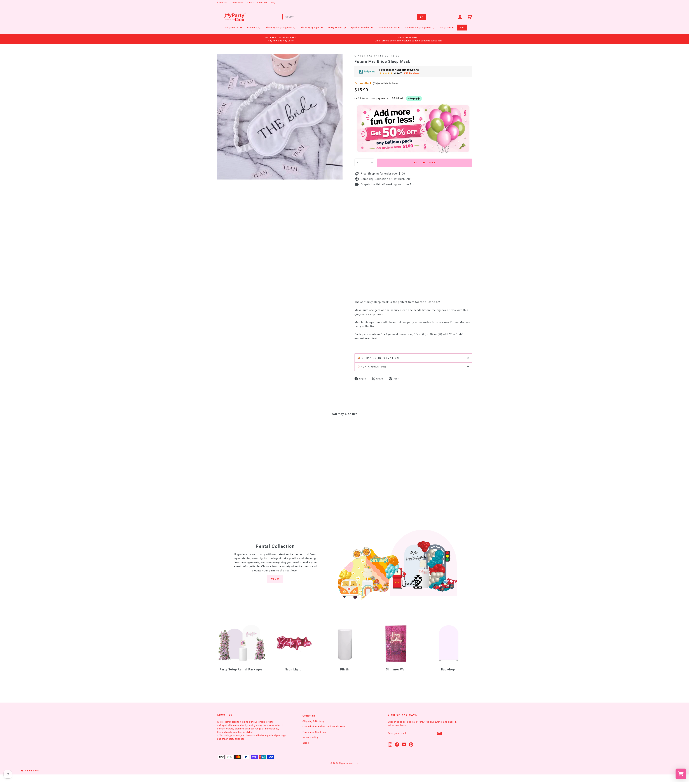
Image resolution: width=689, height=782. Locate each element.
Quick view (247, 482)
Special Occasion (360, 27)
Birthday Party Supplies (279, 27)
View (275, 579)
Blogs (306, 742)
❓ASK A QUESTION (372, 367)
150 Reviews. (412, 73)
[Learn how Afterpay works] (414, 98)
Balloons (252, 27)
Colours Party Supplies (419, 27)
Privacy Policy (310, 737)
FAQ (273, 2)
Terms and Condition (314, 732)
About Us (222, 2)
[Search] (421, 17)
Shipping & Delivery (313, 721)
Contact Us (237, 2)
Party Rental (232, 27)
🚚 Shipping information (378, 358)
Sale (462, 27)
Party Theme (335, 27)
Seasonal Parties (387, 27)
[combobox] (354, 17)
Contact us (309, 715)
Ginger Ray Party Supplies (377, 56)
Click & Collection (257, 2)
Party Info (445, 27)
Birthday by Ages (310, 27)
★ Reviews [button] (30, 770)
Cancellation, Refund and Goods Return (325, 726)
